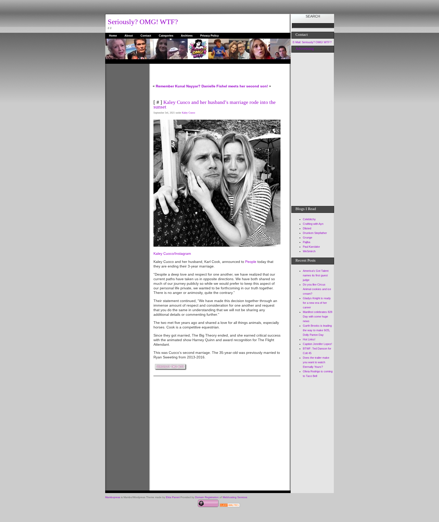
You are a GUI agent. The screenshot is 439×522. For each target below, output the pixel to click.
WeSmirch (309, 251)
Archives (187, 35)
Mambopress (112, 497)
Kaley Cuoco (188, 112)
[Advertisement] (125, 140)
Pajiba (306, 242)
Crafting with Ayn (313, 223)
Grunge (307, 237)
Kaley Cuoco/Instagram (172, 253)
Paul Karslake (311, 246)
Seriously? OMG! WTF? (143, 22)
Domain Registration (207, 497)
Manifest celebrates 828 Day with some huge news (317, 316)
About (128, 35)
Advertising (304, 48)
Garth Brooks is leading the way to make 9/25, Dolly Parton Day (317, 330)
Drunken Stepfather (315, 232)
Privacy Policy (209, 35)
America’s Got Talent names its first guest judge (315, 275)
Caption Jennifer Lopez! (317, 343)
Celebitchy (309, 219)
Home (113, 35)
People (250, 262)
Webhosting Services (235, 497)
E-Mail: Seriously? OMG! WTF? (312, 42)
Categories (166, 35)
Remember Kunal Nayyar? (178, 86)
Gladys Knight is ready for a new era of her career (317, 303)
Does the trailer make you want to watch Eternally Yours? (316, 362)
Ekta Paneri (173, 497)
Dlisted (307, 228)
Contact (145, 35)
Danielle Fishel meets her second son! (234, 86)
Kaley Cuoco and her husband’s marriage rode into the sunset (214, 104)
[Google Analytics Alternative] (230, 506)
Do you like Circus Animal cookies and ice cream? (317, 289)
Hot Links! (309, 339)
